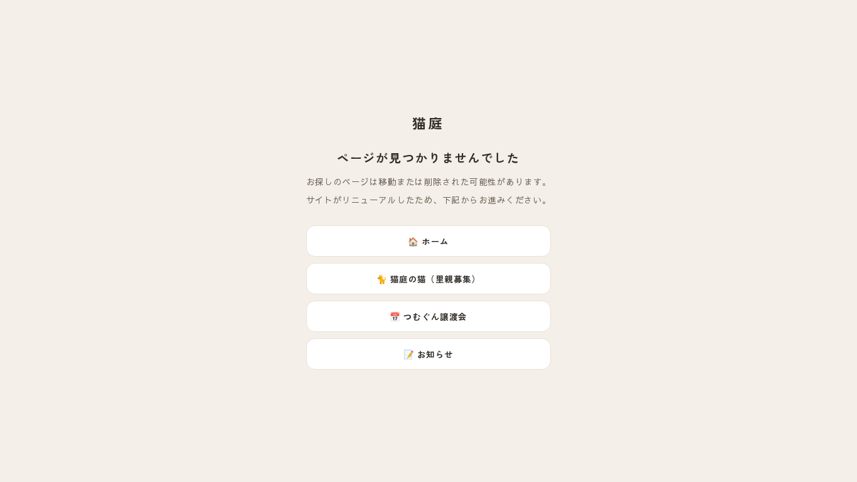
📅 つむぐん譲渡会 (428, 316)
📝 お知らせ (428, 354)
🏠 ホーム (428, 241)
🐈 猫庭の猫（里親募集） (428, 278)
